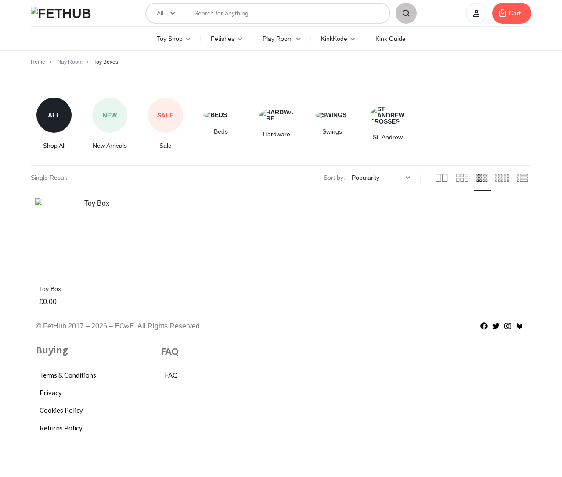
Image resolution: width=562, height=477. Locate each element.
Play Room (278, 38)
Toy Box (50, 288)
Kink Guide (390, 38)
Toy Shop (170, 38)
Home (38, 62)
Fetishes (222, 38)
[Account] (476, 13)
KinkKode (334, 38)
